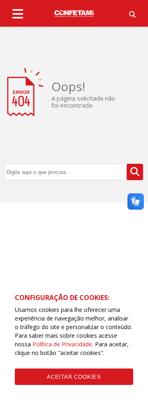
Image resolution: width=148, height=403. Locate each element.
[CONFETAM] (74, 13)
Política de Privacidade (62, 344)
